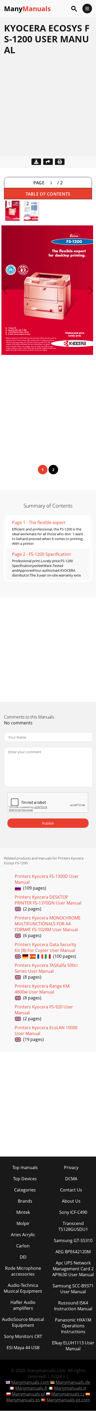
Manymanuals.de (73, 1382)
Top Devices (25, 1179)
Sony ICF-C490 (73, 1212)
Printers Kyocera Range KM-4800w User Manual (43, 989)
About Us (71, 1201)
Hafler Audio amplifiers (22, 1305)
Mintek (23, 1212)
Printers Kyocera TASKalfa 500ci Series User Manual (46, 968)
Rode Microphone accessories (23, 1271)
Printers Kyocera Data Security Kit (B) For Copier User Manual (45, 947)
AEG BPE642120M (73, 1252)
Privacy (71, 1167)
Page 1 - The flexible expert (39, 522)
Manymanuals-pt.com (68, 1400)
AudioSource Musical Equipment (23, 1322)
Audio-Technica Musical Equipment (23, 1288)
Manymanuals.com (30, 1382)
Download (36, 162)
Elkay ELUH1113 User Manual (73, 1346)
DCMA (71, 1179)
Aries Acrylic (23, 1235)
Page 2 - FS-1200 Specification (41, 554)
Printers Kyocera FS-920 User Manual (44, 1010)
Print (60, 162)
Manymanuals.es (23, 1400)
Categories (25, 1190)
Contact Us (71, 1190)
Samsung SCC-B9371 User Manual (73, 1289)
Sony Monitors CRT (23, 1336)
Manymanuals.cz (68, 1394)
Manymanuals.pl (28, 1394)
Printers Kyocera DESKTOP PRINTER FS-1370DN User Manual (48, 900)
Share (48, 162)
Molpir (23, 1223)
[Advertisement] (48, 108)
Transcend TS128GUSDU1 (73, 1226)
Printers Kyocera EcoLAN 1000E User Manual (46, 1030)
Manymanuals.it (70, 1388)
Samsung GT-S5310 (73, 1240)
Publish (48, 823)
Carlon (23, 1246)
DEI (23, 1257)
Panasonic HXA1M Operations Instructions (73, 1326)
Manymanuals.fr (31, 1388)
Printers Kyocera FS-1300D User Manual (47, 879)
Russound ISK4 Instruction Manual (73, 1306)
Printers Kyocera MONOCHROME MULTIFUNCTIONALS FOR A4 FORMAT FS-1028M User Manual (48, 923)
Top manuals (25, 1167)
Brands (25, 1201)
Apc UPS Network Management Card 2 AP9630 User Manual (73, 1269)
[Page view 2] (91, 293)
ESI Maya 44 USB (23, 1348)
